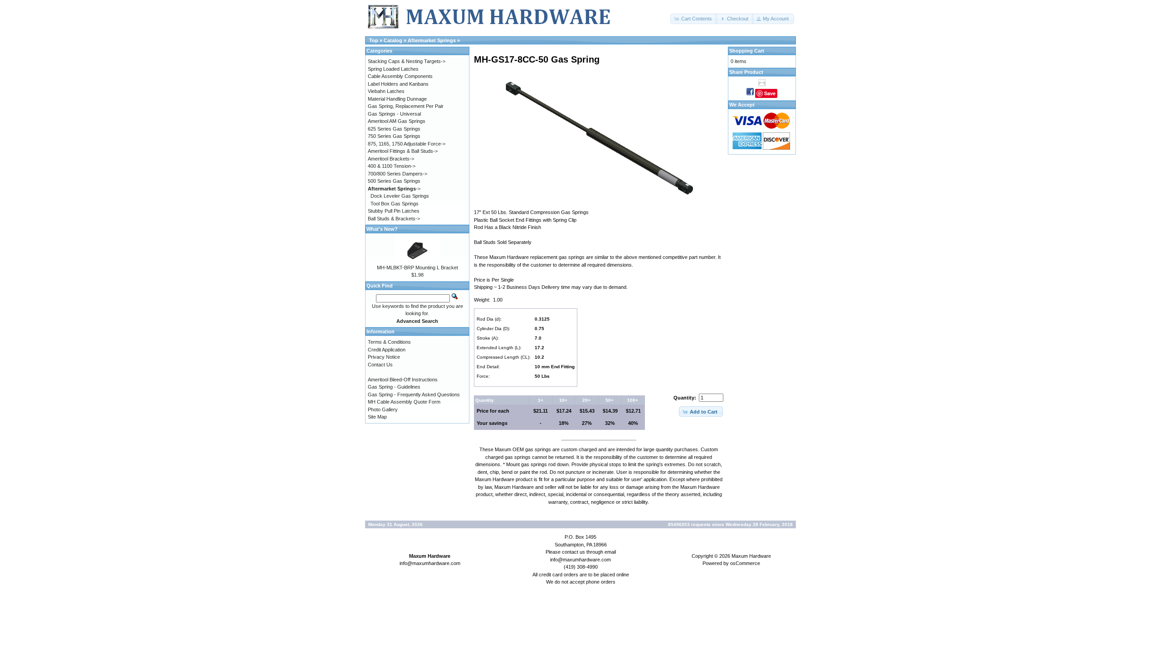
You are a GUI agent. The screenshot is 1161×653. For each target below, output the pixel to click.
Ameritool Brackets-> (391, 158)
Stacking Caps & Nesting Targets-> (406, 61)
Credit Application (386, 349)
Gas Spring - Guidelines (394, 387)
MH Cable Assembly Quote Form (404, 401)
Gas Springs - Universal (394, 114)
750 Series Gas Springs (394, 136)
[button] (693, 19)
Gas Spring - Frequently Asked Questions (414, 394)
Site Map (377, 416)
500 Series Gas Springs (394, 181)
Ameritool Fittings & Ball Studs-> (403, 151)
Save (770, 93)
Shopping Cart (746, 51)
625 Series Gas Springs (394, 129)
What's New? (382, 229)
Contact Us (380, 364)
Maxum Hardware (751, 556)
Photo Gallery (383, 409)
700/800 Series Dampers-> (397, 173)
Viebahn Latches (386, 91)
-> (394, 188)
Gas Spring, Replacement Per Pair (406, 106)
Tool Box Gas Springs (395, 203)
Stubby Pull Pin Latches (394, 211)
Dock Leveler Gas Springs (400, 196)
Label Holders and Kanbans (398, 84)
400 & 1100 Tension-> (391, 166)
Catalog (393, 40)
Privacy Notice (384, 357)
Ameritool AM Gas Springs (396, 121)
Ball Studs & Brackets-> (394, 218)
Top (373, 40)
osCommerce (745, 563)
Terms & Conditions (389, 342)
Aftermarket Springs (432, 40)
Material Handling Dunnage (397, 99)
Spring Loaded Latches (393, 69)
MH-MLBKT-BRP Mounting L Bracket (417, 267)
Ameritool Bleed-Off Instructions (403, 379)
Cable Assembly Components (400, 76)
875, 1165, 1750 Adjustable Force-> (406, 143)
